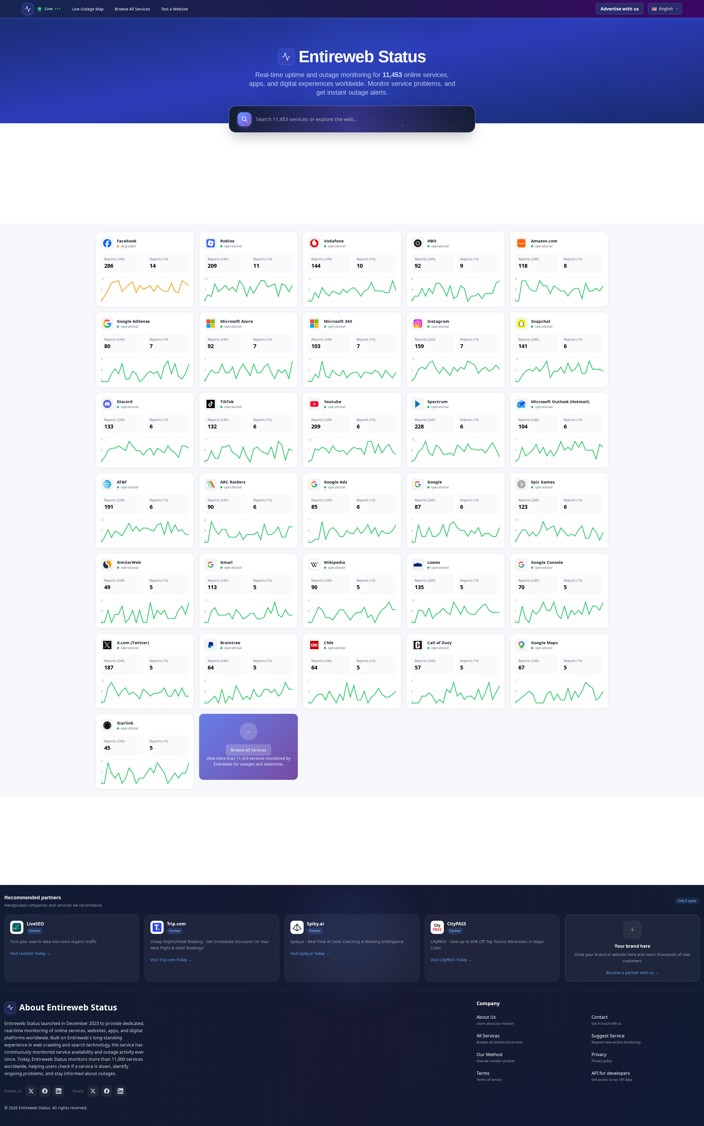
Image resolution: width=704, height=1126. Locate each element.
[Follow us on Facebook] (45, 1091)
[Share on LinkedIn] (120, 1091)
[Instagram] (455, 349)
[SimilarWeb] (145, 590)
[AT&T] (145, 510)
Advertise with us (620, 9)
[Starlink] (145, 751)
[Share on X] (93, 1091)
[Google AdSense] (145, 349)
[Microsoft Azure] (248, 349)
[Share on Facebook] (106, 1091)
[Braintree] (248, 671)
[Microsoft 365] (352, 349)
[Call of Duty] (455, 671)
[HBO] (455, 269)
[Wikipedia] (352, 590)
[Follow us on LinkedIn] (58, 1091)
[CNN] (352, 671)
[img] (286, 57)
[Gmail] (248, 590)
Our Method (489, 1054)
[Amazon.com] (559, 269)
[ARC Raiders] (248, 510)
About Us (486, 1017)
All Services (488, 1036)
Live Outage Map (88, 9)
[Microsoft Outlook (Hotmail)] (559, 430)
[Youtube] (352, 430)
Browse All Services (132, 9)
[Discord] (145, 430)
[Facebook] (145, 269)
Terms (483, 1073)
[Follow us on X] (31, 1091)
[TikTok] (248, 430)
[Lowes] (455, 590)
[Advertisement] (352, 179)
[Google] (455, 510)
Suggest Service (608, 1036)
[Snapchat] (559, 349)
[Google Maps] (559, 671)
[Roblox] (248, 269)
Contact (600, 1017)
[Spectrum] (455, 430)
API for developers (611, 1073)
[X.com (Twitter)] (145, 671)
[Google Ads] (352, 510)
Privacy (599, 1054)
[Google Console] (559, 590)
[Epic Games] (559, 510)
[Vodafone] (352, 269)
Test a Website (174, 9)
